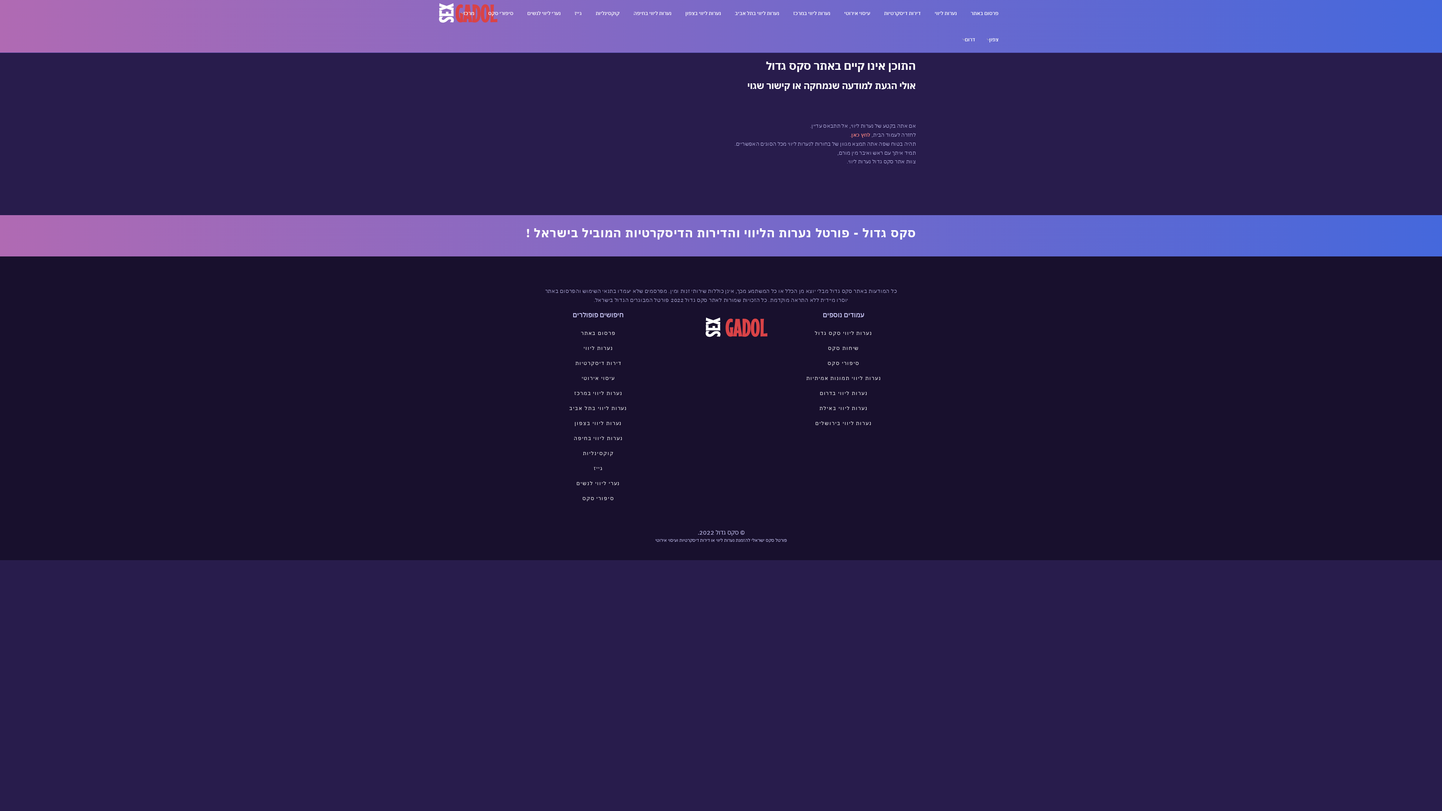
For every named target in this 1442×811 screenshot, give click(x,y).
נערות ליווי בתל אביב (757, 13)
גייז (578, 13)
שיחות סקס (844, 348)
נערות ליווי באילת (843, 408)
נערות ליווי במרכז (811, 13)
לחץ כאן (860, 134)
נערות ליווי (946, 13)
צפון (994, 39)
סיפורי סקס (500, 13)
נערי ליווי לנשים (544, 13)
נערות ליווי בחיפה (652, 13)
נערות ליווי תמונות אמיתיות (843, 378)
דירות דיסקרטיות (902, 13)
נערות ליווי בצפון (703, 13)
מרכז (468, 13)
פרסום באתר (985, 13)
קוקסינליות (608, 13)
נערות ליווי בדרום (844, 393)
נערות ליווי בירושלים (843, 423)
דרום (970, 39)
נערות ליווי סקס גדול (843, 333)
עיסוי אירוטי (857, 13)
